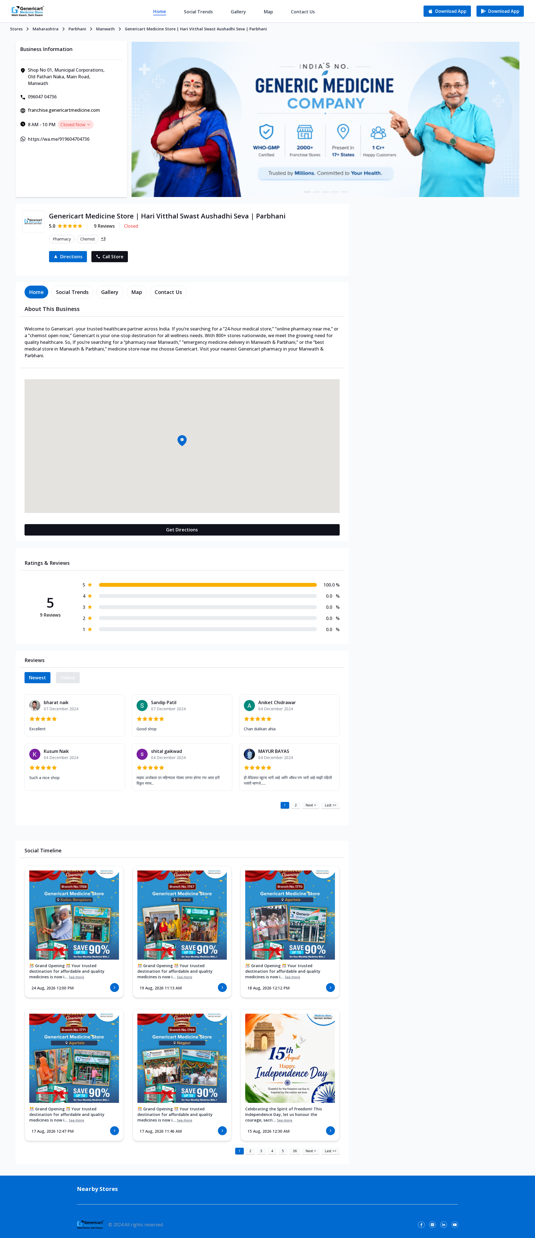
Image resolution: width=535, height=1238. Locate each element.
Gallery (238, 12)
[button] (182, 440)
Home (159, 11)
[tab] (36, 292)
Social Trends (198, 12)
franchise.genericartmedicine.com (64, 110)
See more (76, 977)
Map (268, 12)
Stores (16, 28)
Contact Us (303, 12)
